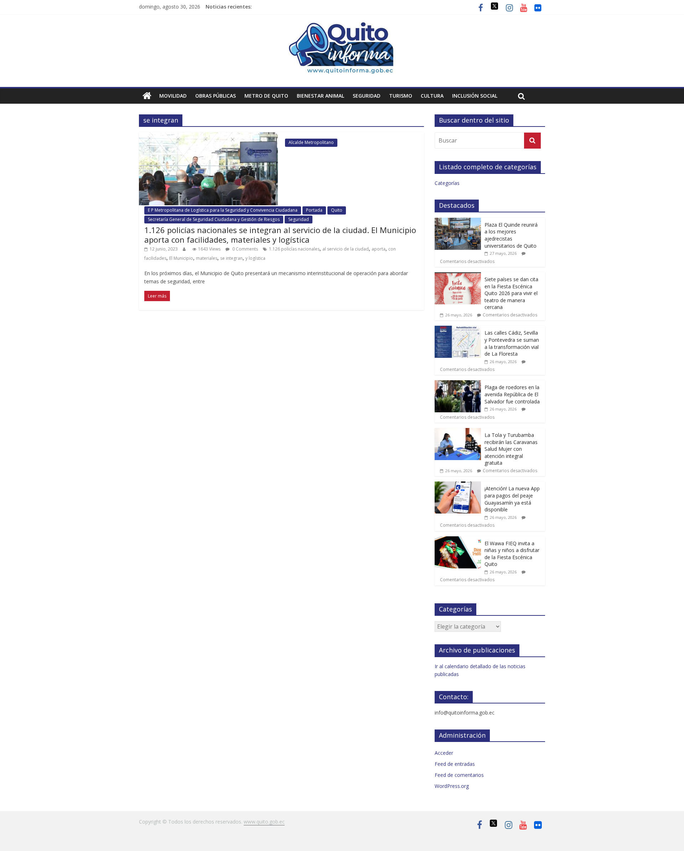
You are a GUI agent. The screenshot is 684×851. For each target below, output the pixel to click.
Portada (314, 210)
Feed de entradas (455, 763)
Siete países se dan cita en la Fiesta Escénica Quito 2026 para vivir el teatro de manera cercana (511, 293)
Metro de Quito (266, 95)
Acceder (444, 752)
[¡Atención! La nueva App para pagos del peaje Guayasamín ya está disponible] (458, 485)
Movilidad (173, 95)
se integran (231, 258)
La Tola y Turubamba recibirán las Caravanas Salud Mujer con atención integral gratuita (511, 449)
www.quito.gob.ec (264, 821)
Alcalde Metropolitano (311, 142)
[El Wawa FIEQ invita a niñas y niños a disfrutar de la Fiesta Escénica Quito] (458, 540)
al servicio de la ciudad (345, 249)
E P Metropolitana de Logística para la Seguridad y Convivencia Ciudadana (222, 210)
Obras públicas (215, 95)
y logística (255, 258)
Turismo (400, 95)
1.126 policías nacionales (294, 249)
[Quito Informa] (342, 26)
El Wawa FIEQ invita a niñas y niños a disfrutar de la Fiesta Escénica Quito (511, 554)
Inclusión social (474, 95)
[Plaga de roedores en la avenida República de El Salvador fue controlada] (458, 384)
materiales (206, 258)
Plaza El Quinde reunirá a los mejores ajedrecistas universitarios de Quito (511, 235)
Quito (336, 210)
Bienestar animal (320, 95)
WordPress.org (452, 786)
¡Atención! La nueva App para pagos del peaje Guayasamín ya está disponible (512, 499)
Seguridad (366, 95)
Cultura (432, 95)
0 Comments (244, 249)
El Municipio (181, 258)
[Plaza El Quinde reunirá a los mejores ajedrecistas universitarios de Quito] (458, 221)
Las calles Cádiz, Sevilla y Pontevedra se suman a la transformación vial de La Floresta (511, 343)
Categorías (447, 183)
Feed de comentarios (459, 775)
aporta (378, 249)
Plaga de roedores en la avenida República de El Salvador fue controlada (512, 394)
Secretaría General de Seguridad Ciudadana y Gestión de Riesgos (214, 219)
